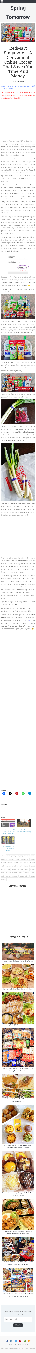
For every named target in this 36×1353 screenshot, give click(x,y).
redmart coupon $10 (14, 862)
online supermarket (22, 859)
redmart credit (11, 866)
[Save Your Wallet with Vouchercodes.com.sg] (24, 823)
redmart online (17, 873)
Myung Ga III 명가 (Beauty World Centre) (18, 1025)
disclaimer (25, 1344)
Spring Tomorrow (18, 12)
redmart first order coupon (20, 869)
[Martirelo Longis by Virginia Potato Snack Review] (8, 840)
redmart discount (23, 866)
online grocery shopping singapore (18, 856)
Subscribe (18, 1325)
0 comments (19, 81)
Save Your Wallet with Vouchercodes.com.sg (24, 831)
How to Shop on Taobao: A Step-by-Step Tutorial (18, 961)
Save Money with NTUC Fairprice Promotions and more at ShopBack (8, 831)
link (30, 620)
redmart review (24, 876)
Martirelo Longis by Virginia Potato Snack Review (8, 848)
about (10, 1344)
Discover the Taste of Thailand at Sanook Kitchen (18, 989)
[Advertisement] (18, 119)
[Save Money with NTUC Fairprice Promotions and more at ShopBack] (8, 823)
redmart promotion (11, 876)
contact (16, 1344)
